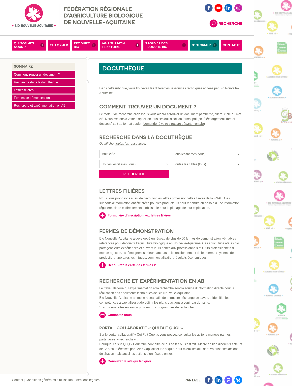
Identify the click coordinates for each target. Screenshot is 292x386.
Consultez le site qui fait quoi (129, 361)
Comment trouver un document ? (37, 74)
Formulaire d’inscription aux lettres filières (139, 215)
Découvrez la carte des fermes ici (132, 265)
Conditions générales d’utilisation (49, 380)
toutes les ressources (130, 143)
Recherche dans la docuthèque (36, 82)
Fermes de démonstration (32, 97)
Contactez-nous (120, 315)
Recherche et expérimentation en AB (40, 105)
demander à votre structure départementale (173, 123)
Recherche (134, 174)
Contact (17, 380)
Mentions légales (87, 380)
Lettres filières (24, 90)
